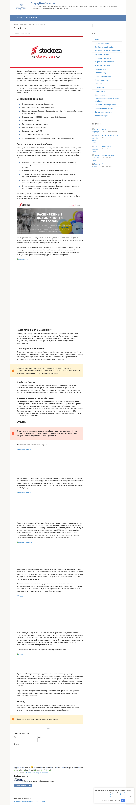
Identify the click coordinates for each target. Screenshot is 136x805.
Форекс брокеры (25, 33)
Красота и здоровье (102, 65)
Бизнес (97, 40)
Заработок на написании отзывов (107, 51)
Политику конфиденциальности (107, 796)
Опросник (98, 84)
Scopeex (105, 164)
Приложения (99, 88)
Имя (15, 737)
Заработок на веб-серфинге (105, 47)
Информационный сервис (104, 62)
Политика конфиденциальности (24, 801)
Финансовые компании (103, 112)
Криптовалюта (100, 69)
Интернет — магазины (103, 58)
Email (39, 737)
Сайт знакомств (101, 95)
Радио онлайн (100, 91)
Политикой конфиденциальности (37, 773)
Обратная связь (31, 18)
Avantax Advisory (108, 155)
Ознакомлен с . (32, 773)
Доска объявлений (102, 43)
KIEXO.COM (106, 129)
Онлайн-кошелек (101, 80)
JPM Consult (106, 146)
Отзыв (16, 744)
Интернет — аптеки (102, 54)
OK (123, 800)
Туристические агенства (104, 108)
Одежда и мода (100, 73)
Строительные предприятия (105, 105)
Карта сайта (41, 801)
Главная (19, 18)
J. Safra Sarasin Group (110, 135)
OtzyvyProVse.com (43, 3)
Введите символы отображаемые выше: (39, 781)
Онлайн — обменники (103, 76)
